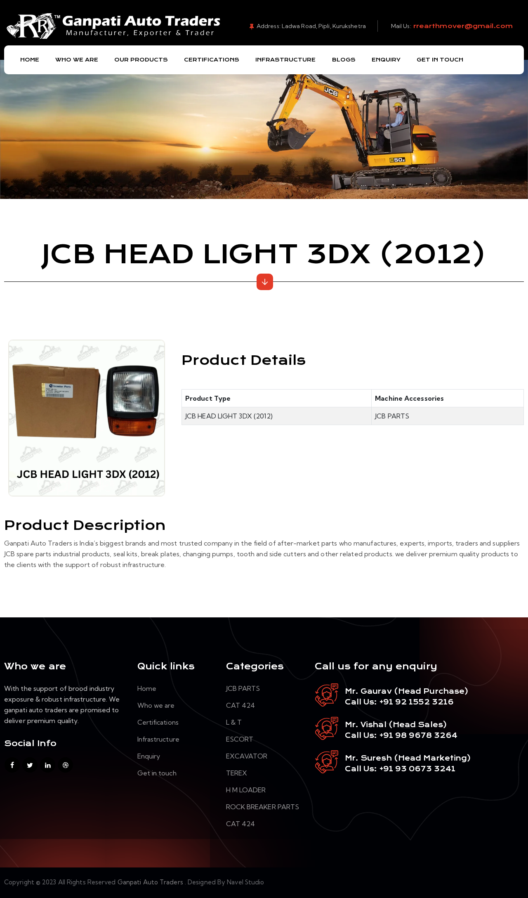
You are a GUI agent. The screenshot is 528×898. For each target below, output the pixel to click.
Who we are (156, 705)
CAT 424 (240, 705)
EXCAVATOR (247, 756)
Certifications (211, 60)
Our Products (141, 60)
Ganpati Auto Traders (151, 882)
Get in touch (157, 773)
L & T (234, 722)
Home (29, 60)
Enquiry (386, 60)
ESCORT (240, 739)
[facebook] (12, 765)
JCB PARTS (243, 688)
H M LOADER (246, 790)
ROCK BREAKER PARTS (262, 807)
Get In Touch (440, 60)
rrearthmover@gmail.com (462, 26)
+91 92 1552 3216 (415, 702)
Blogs (344, 60)
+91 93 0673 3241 (418, 769)
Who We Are (76, 60)
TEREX (237, 773)
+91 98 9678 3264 (419, 735)
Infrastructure (285, 60)
